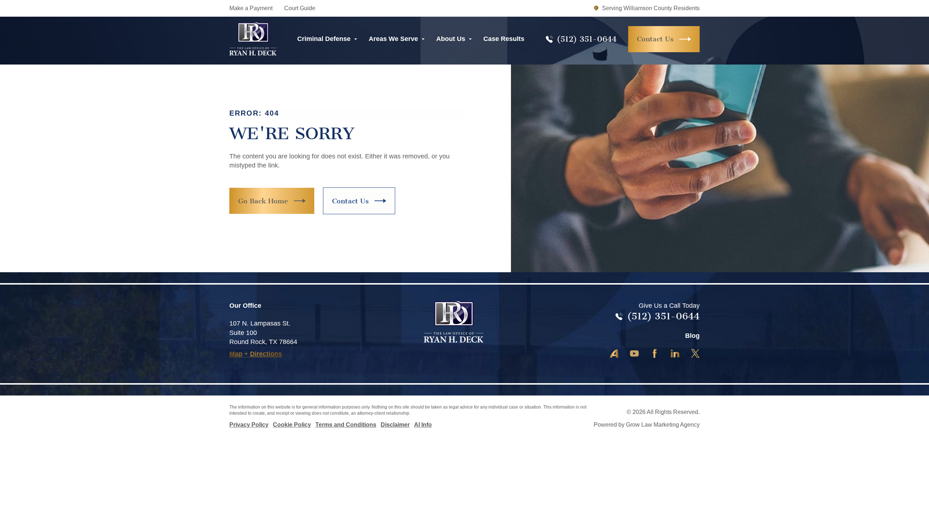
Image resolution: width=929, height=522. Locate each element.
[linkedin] (675, 353)
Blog (692, 335)
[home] (253, 38)
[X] (695, 353)
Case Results (503, 38)
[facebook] (654, 353)
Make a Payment (251, 8)
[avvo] (614, 353)
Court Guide (299, 8)
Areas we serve (393, 38)
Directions (266, 353)
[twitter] (634, 353)
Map (235, 353)
